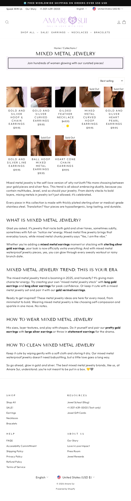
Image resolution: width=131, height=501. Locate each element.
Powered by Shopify (65, 488)
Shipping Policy (14, 451)
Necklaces (80, 32)
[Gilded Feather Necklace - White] (63, 125)
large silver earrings (38, 331)
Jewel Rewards (75, 456)
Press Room (74, 451)
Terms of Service (15, 467)
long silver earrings (38, 286)
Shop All (28, 32)
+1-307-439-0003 (50, 8)
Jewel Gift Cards (76, 412)
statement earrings (81, 331)
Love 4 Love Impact (78, 445)
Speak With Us (14, 8)
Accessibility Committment (21, 445)
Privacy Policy (14, 456)
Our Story (31, 8)
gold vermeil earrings (70, 290)
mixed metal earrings (55, 244)
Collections (69, 48)
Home (57, 48)
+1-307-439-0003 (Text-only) (84, 407)
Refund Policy (14, 461)
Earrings (59, 32)
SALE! (45, 32)
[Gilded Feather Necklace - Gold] (67, 125)
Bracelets (102, 32)
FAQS (9, 440)
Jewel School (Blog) (78, 402)
